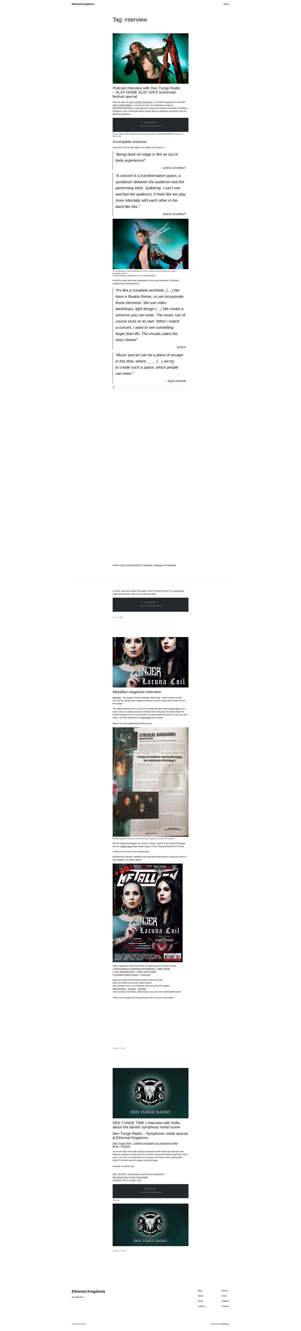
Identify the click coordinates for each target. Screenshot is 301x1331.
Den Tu (116, 1177)
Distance (142, 989)
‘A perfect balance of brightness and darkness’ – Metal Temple (141, 969)
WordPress (225, 1324)
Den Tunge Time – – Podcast (145, 1145)
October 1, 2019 (119, 1048)
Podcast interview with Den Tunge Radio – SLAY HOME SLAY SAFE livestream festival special (146, 92)
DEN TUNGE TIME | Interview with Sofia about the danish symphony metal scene (146, 1125)
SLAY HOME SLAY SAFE (141, 102)
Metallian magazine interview (137, 692)
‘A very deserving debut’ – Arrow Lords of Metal (134, 972)
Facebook (147, 565)
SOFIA (168, 102)
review (120, 860)
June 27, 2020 (118, 617)
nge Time (123, 1177)
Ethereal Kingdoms (83, 4)
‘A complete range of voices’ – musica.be (131, 975)
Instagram (158, 565)
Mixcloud (172, 565)
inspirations (145, 717)
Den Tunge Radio (140, 1177)
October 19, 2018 (119, 1251)
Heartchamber (119, 989)
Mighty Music (126, 846)
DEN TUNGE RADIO (122, 105)
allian (118, 698)
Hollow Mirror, (174, 709)
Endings (132, 989)
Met (114, 698)
